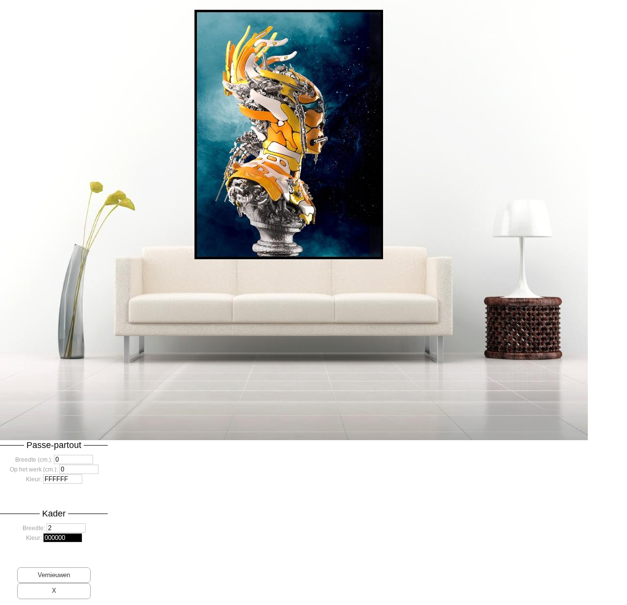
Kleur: (34, 479)
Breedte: (34, 528)
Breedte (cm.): (33, 459)
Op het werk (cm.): (34, 469)
